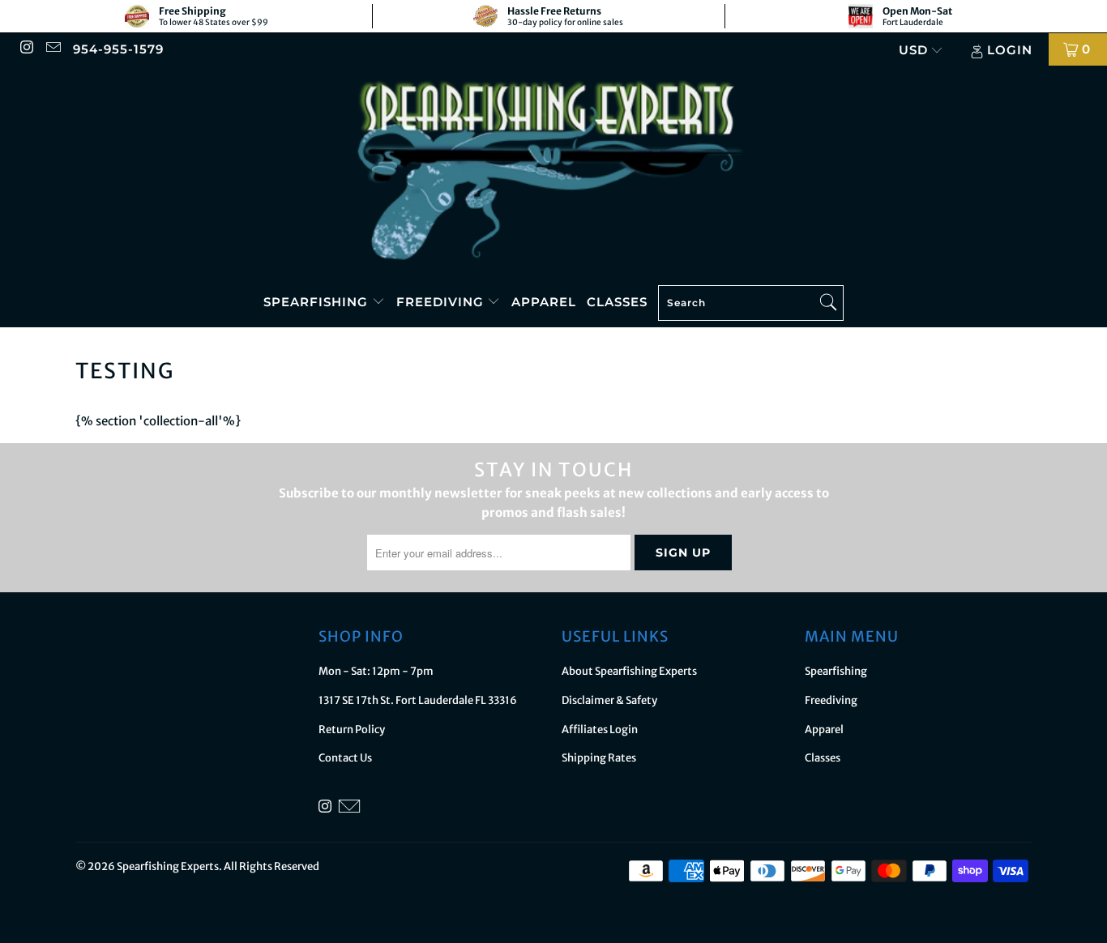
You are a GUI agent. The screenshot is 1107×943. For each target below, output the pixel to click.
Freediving (442, 301)
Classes (617, 301)
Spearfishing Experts (168, 866)
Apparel (543, 301)
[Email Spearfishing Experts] (52, 49)
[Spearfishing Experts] (553, 172)
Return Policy (351, 729)
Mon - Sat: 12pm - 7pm (376, 671)
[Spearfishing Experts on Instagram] (26, 49)
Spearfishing (317, 301)
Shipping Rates (599, 758)
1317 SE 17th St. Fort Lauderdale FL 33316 (417, 700)
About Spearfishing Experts (629, 671)
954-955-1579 (118, 49)
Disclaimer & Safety (609, 700)
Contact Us (345, 758)
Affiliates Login (600, 729)
